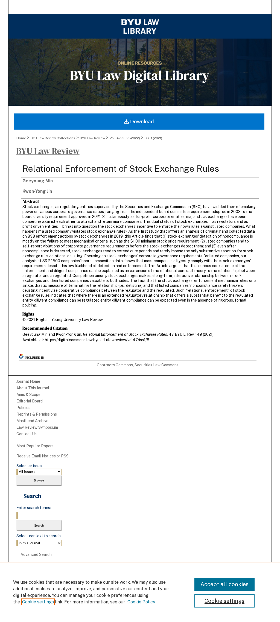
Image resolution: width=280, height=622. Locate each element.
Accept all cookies (224, 584)
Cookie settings (38, 602)
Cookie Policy (141, 602)
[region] (140, 592)
